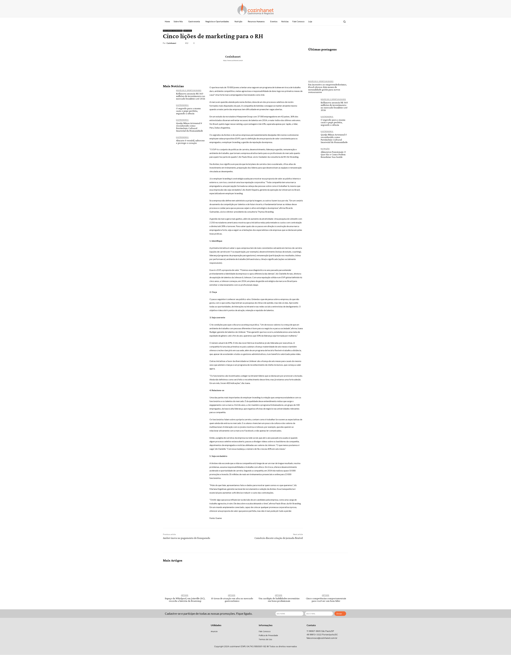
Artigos (187, 30)
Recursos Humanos (173, 30)
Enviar (339, 614)
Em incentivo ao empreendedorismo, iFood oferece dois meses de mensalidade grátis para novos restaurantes (327, 88)
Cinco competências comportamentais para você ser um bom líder (326, 599)
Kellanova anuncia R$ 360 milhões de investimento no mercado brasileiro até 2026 (190, 96)
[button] (344, 21)
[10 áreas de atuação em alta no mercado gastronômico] (232, 578)
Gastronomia (182, 105)
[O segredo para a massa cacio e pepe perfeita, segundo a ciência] (168, 109)
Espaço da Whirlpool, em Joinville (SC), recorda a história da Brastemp (185, 599)
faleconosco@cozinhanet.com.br (322, 638)
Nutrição (325, 148)
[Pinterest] (333, 43)
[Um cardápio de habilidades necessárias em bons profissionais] (279, 578)
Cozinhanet (171, 43)
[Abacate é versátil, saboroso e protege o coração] (168, 141)
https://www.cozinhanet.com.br (233, 60)
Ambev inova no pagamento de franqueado (186, 537)
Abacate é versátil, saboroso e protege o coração (190, 141)
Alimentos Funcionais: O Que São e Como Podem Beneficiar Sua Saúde (333, 154)
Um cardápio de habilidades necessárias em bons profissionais (279, 599)
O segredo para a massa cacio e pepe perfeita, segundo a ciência (188, 111)
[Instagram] (333, 21)
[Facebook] (328, 21)
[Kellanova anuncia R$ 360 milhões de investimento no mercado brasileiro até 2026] (168, 94)
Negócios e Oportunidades (188, 90)
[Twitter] (338, 21)
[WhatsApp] (339, 43)
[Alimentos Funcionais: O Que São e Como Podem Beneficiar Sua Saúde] (313, 153)
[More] (345, 43)
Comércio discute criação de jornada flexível (278, 537)
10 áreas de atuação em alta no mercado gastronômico (232, 599)
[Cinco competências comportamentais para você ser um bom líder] (326, 578)
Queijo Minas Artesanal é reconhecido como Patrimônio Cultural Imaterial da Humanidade (189, 127)
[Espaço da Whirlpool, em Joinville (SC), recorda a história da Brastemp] (185, 578)
